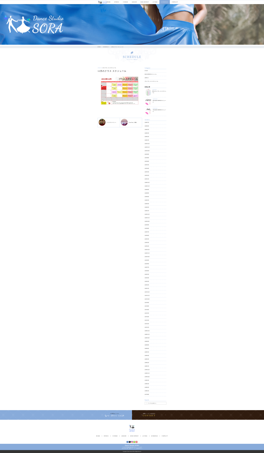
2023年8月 (147, 228)
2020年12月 (147, 330)
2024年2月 (147, 207)
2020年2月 (147, 362)
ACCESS (155, 2)
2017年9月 (147, 394)
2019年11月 (147, 373)
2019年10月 (147, 376)
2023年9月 (147, 224)
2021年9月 (147, 302)
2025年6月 (147, 161)
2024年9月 (147, 189)
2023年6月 (147, 235)
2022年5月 (147, 274)
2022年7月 (147, 267)
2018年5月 (147, 380)
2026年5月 (147, 129)
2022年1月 (147, 288)
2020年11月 (147, 334)
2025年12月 (147, 143)
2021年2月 (147, 323)
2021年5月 (147, 313)
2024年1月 (147, 210)
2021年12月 (147, 292)
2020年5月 (147, 352)
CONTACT (175, 2)
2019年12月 (147, 369)
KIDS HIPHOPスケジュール (150, 74)
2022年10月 (147, 256)
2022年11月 (147, 253)
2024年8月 (147, 193)
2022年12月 (147, 249)
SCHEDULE (164, 2)
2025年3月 (147, 171)
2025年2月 (147, 175)
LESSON (134, 2)
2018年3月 (147, 383)
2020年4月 (147, 355)
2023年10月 (147, 221)
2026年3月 (147, 133)
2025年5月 (147, 164)
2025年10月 (147, 150)
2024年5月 (147, 200)
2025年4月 (147, 168)
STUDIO (116, 2)
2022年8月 (147, 263)
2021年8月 (147, 306)
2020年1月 (147, 366)
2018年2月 (147, 387)
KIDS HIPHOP (145, 2)
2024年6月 (147, 196)
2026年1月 (147, 140)
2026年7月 (147, 122)
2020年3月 (147, 359)
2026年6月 (147, 126)
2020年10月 (147, 337)
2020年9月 (147, 341)
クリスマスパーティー (111, 122)
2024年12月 (147, 182)
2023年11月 (147, 217)
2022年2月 (147, 284)
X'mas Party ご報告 (133, 122)
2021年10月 (147, 299)
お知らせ (146, 77)
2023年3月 (147, 242)
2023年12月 (147, 214)
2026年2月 (147, 136)
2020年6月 (147, 348)
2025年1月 (147, 179)
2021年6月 (147, 309)
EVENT (146, 70)
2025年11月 (147, 147)
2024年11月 (147, 186)
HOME (108, 2)
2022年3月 (147, 281)
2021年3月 (147, 320)
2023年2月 (147, 246)
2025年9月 (147, 154)
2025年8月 (147, 157)
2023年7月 (147, 231)
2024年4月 (147, 203)
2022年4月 (147, 277)
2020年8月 (147, 344)
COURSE (125, 2)
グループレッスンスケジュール (151, 81)
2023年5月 (147, 239)
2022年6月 (147, 270)
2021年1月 (147, 327)
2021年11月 (147, 295)
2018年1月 (147, 390)
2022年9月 (147, 260)
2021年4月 (147, 316)
